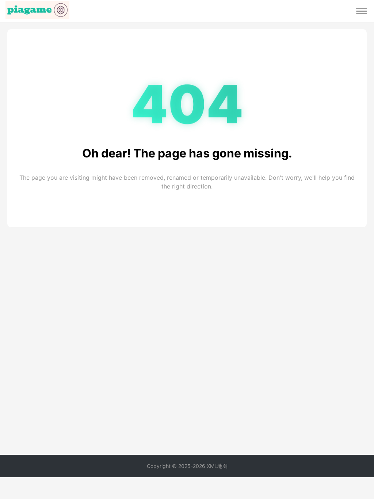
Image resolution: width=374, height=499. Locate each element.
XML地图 (217, 466)
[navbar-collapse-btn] (362, 11)
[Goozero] (37, 11)
